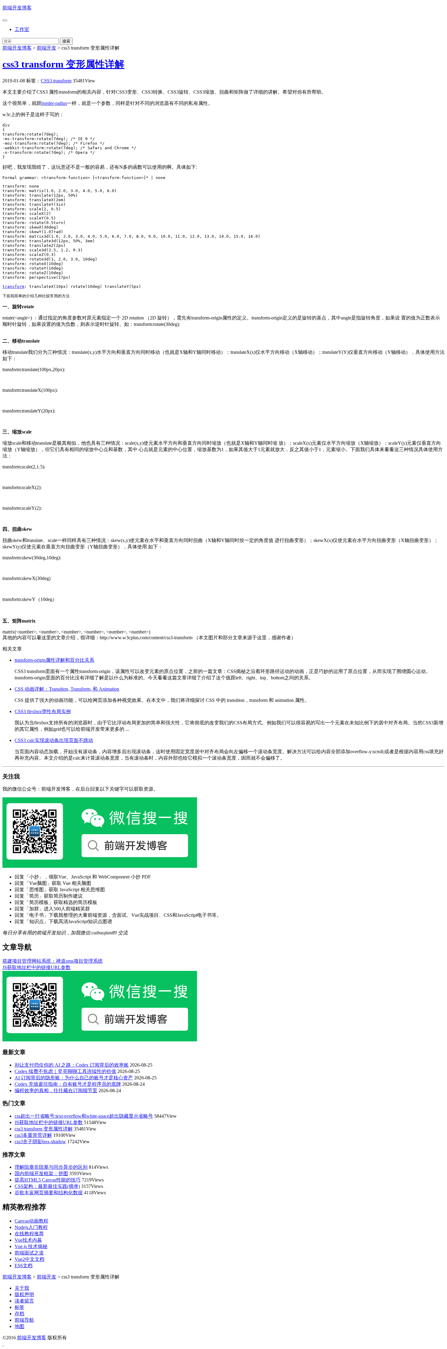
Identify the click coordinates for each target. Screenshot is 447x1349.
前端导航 (24, 1320)
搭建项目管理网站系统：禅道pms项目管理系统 (52, 961)
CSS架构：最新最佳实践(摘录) (47, 1186)
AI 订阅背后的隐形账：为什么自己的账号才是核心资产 (74, 1077)
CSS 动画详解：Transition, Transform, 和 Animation (67, 689)
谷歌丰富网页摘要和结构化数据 (49, 1192)
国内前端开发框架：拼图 (41, 1173)
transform (62, 80)
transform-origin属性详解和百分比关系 (54, 660)
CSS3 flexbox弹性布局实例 (43, 711)
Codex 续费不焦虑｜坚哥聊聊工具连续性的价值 (65, 1071)
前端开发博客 (17, 7)
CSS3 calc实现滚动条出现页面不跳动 (54, 740)
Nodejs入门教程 (31, 1227)
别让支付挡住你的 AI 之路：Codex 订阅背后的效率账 (72, 1065)
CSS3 (46, 80)
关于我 (22, 1288)
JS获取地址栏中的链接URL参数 (36, 967)
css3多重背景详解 (33, 1135)
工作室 (22, 29)
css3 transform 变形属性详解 (63, 64)
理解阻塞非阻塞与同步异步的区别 (51, 1167)
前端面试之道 (29, 1252)
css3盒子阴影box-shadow (40, 1141)
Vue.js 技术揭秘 (31, 1246)
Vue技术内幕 (28, 1240)
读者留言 (24, 1300)
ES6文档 (24, 1265)
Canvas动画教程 (31, 1220)
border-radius (54, 103)
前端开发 (46, 47)
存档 (19, 1313)
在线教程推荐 (29, 1233)
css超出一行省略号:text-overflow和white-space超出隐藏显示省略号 (84, 1116)
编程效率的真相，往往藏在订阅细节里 (56, 1090)
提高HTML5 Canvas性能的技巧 (48, 1179)
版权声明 (24, 1294)
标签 (19, 1307)
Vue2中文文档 (29, 1259)
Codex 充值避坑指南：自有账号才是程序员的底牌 (68, 1084)
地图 (19, 1326)
